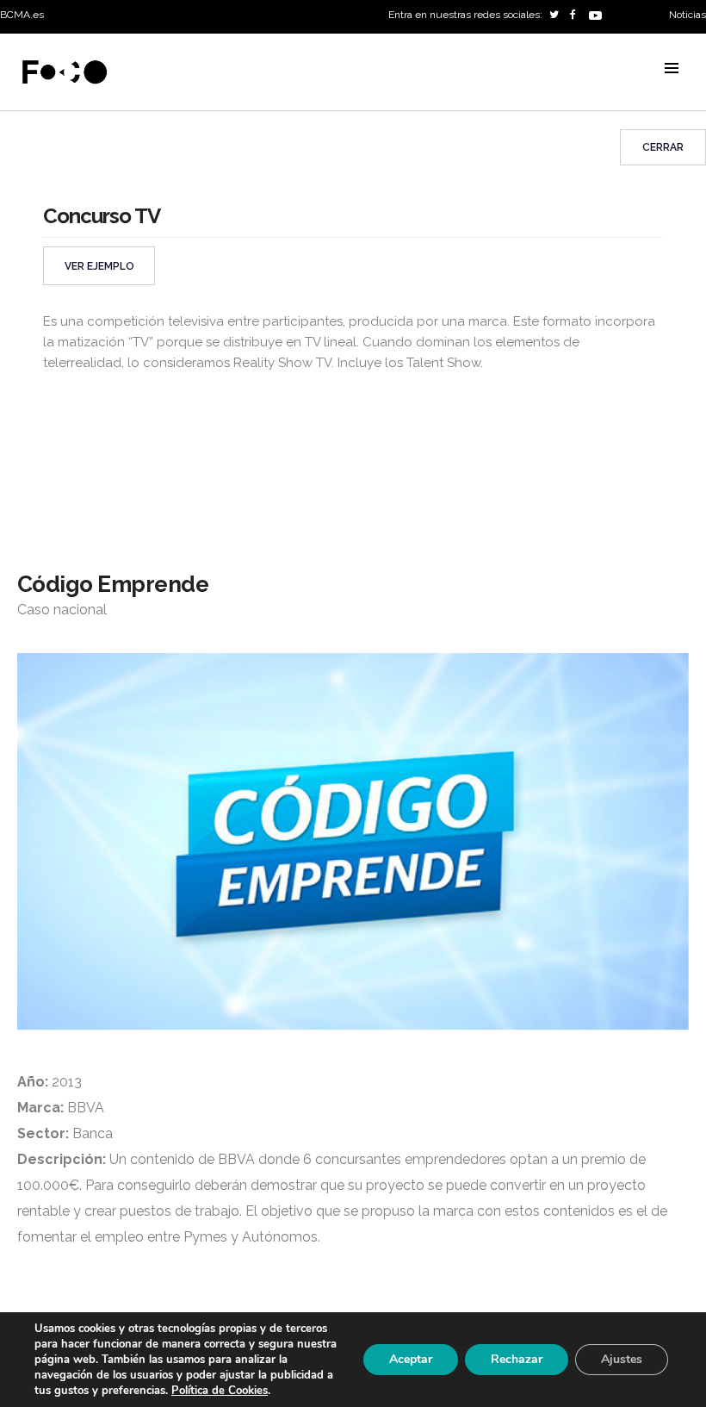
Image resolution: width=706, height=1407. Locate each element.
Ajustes (621, 1359)
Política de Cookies (219, 1390)
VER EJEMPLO (99, 266)
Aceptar (410, 1359)
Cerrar (663, 147)
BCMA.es (22, 15)
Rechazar (516, 1359)
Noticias (687, 15)
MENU (671, 68)
